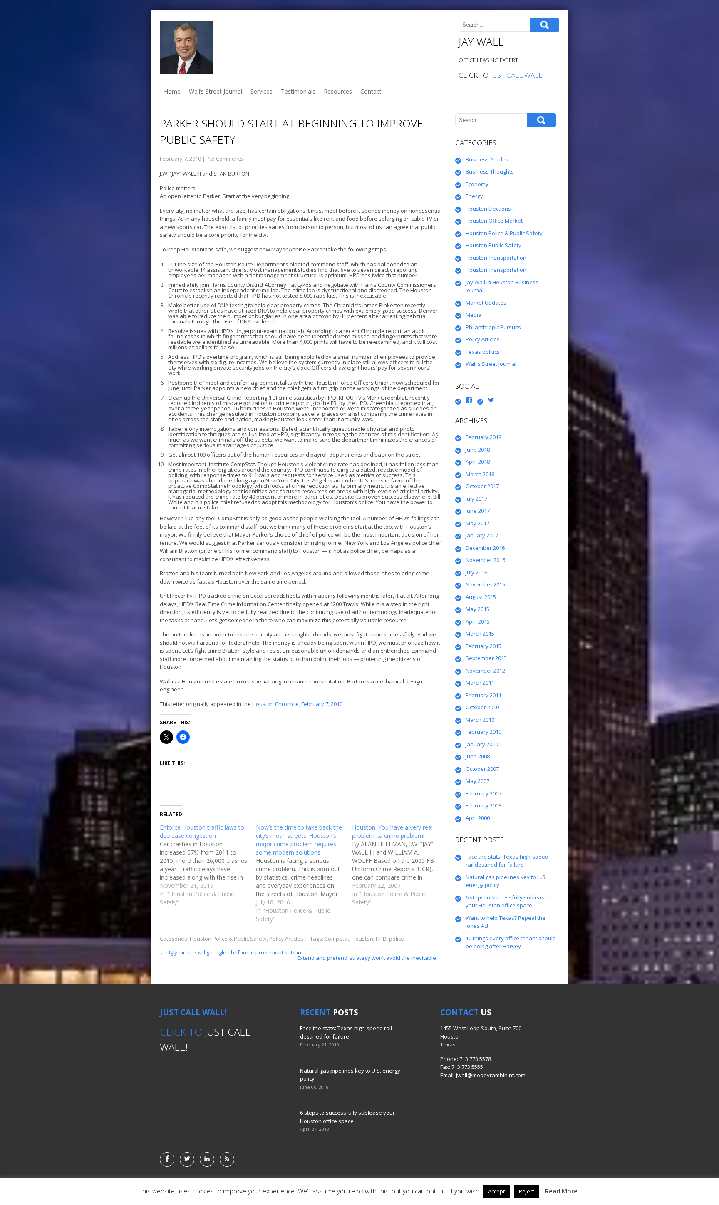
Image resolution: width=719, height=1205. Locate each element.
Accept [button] (496, 1191)
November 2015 (485, 584)
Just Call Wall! (516, 75)
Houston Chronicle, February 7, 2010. (298, 704)
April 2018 (478, 461)
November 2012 (485, 670)
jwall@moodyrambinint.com (491, 1075)
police (396, 938)
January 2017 (482, 535)
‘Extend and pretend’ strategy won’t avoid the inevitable (369, 958)
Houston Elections (488, 208)
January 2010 (482, 744)
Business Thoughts (490, 171)
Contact (371, 91)
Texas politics (483, 351)
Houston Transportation (496, 257)
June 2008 (478, 756)
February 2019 (483, 437)
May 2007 (477, 781)
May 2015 (477, 609)
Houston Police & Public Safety (228, 938)
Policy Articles (286, 938)
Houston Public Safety (493, 245)
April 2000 (478, 818)
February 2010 (483, 731)
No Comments (225, 158)
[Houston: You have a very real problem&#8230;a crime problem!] (400, 865)
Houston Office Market (494, 220)
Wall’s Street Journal (215, 91)
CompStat (337, 938)
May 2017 (477, 523)
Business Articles (487, 159)
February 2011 (483, 695)
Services (261, 91)
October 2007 (482, 769)
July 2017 (476, 498)
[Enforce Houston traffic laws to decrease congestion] (208, 865)
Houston (362, 938)
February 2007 (483, 793)
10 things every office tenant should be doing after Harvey (511, 942)
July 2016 (476, 572)
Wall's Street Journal (491, 364)
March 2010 (480, 719)
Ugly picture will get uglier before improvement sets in (230, 952)
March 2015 (480, 633)
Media (473, 314)
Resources (338, 91)
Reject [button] (526, 1191)
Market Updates (486, 302)
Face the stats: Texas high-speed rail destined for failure (507, 861)
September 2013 (486, 658)
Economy (477, 184)
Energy (474, 196)
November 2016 (485, 560)
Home (172, 91)
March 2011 (480, 682)
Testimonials (298, 91)
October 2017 (482, 486)
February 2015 (483, 646)
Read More (561, 1191)
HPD (381, 938)
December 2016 (485, 548)
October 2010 (482, 707)
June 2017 (478, 510)
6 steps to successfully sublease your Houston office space (507, 901)
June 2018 (478, 449)
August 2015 (481, 597)
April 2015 (478, 621)
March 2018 (480, 474)
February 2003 (483, 805)
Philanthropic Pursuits (493, 327)
